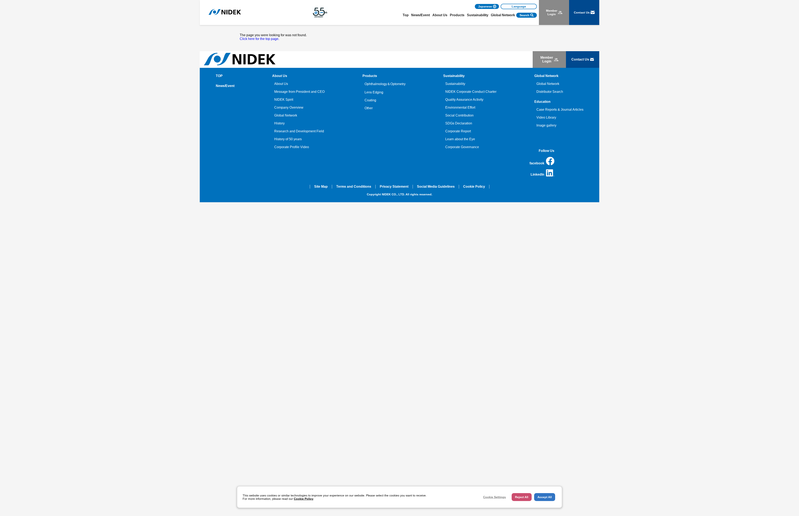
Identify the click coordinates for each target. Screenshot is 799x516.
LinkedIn (537, 174)
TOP (219, 76)
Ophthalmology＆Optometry (385, 84)
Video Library (546, 117)
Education (542, 101)
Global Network (285, 115)
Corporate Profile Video (291, 147)
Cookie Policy (474, 186)
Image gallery (546, 125)
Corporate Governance (462, 147)
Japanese (485, 6)
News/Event (420, 15)
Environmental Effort (460, 107)
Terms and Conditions (353, 186)
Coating (370, 100)
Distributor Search (549, 91)
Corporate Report (458, 131)
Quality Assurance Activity (464, 99)
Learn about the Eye (460, 139)
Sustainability (455, 84)
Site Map (321, 186)
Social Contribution (459, 115)
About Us (281, 84)
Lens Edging (374, 92)
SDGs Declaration (458, 123)
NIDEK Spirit (283, 99)
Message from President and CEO (299, 91)
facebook (537, 163)
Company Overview (288, 107)
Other (369, 108)
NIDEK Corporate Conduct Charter (470, 91)
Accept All (544, 497)
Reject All (521, 497)
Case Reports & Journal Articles (559, 109)
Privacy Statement (394, 186)
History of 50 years (288, 139)
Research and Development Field (299, 131)
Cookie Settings (494, 497)
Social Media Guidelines (436, 186)
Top (406, 15)
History (279, 123)
